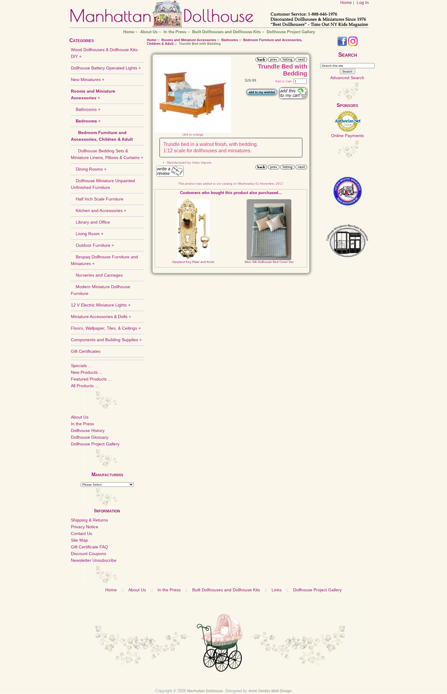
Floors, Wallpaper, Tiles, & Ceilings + (106, 328)
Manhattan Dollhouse (205, 691)
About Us (149, 32)
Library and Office (90, 222)
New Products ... (86, 372)
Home (346, 2)
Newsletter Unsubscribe (93, 560)
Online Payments (347, 135)
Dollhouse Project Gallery (291, 32)
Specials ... (81, 365)
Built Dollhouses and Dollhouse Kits (226, 32)
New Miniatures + (87, 79)
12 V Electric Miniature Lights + (100, 305)
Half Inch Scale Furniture (97, 199)
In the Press (175, 32)
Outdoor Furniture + (92, 245)
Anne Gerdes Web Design (270, 691)
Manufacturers (107, 474)
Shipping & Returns (89, 520)
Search (347, 54)
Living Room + (87, 233)
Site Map (79, 540)
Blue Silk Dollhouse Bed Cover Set (269, 262)
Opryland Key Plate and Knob (193, 262)
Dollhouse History (88, 430)
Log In (363, 2)
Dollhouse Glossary (89, 437)
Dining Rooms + (88, 169)
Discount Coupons (88, 553)
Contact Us (81, 533)
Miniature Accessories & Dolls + (101, 316)
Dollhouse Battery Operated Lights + (106, 68)
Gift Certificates (85, 351)
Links (277, 589)
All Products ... (85, 385)
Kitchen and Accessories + (98, 210)
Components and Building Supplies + (106, 339)
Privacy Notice (84, 526)
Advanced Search (347, 77)
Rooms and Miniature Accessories (188, 40)
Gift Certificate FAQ (89, 546)
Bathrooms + (85, 109)
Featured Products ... (91, 379)
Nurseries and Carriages (97, 275)
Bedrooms (229, 40)
